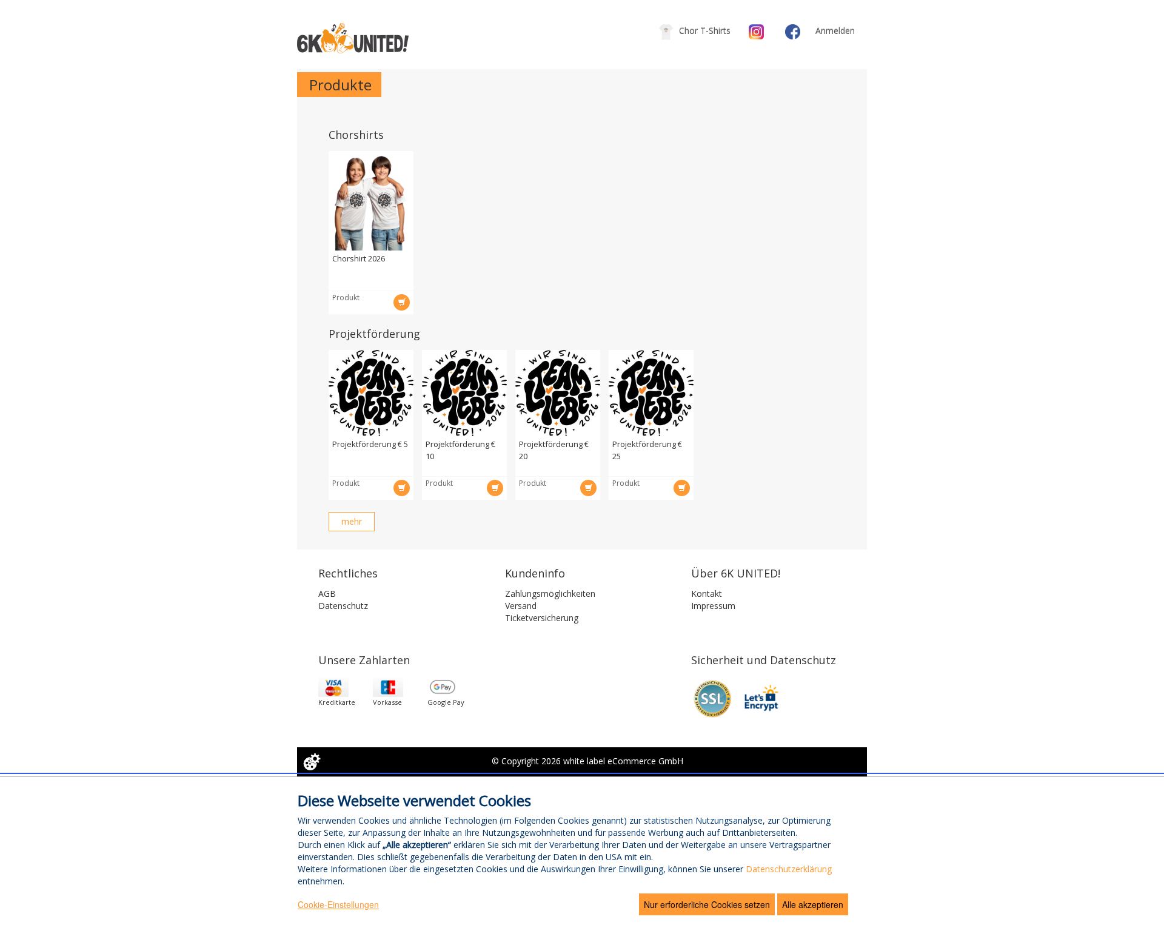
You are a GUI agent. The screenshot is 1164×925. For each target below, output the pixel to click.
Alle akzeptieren (812, 904)
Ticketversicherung (541, 618)
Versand (521, 605)
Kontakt (706, 593)
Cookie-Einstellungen (338, 904)
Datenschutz (343, 605)
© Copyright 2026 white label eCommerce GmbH (587, 761)
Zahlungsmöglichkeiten (550, 593)
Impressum (713, 605)
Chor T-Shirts (704, 30)
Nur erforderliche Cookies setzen (707, 904)
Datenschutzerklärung (789, 869)
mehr (358, 521)
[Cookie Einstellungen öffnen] (311, 761)
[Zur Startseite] (353, 38)
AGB (327, 593)
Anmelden (835, 30)
